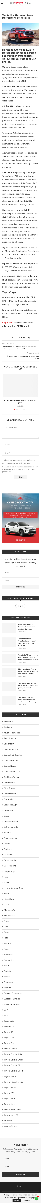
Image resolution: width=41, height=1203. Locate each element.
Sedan (7, 976)
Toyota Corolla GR (12, 1065)
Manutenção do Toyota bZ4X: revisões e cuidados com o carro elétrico (28, 671)
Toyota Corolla (10, 1048)
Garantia (8, 854)
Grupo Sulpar (10, 871)
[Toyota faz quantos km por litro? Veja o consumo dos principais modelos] (9, 686)
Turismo (8, 1120)
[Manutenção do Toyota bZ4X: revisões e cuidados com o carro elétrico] (9, 672)
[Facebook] (15, 606)
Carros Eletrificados (13, 755)
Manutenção (9, 910)
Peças (6, 932)
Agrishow (8, 727)
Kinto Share (9, 899)
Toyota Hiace (10, 1076)
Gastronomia (10, 860)
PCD (6, 926)
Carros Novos (10, 766)
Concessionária (11, 793)
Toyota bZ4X (9, 1037)
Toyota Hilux (10, 1087)
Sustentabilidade (11, 1004)
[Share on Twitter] (21, 338)
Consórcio (8, 799)
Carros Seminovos (12, 771)
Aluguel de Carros (12, 732)
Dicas (6, 816)
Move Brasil (9, 915)
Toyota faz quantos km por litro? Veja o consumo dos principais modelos (28, 685)
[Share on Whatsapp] (26, 338)
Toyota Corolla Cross (13, 1059)
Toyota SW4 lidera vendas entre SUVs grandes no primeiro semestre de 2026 (28, 657)
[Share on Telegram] (29, 338)
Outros (7, 921)
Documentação (11, 821)
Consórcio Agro (11, 804)
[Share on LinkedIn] (24, 338)
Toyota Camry (10, 1043)
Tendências (9, 1026)
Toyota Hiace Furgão (13, 1082)
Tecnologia (9, 1021)
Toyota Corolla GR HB (13, 1070)
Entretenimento (11, 827)
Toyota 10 (8, 1032)
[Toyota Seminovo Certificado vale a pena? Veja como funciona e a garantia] (9, 642)
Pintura (7, 943)
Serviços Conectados (13, 993)
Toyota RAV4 (9, 1093)
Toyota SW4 (9, 1098)
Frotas (7, 843)
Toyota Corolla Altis (13, 1054)
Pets (6, 937)
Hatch (6, 882)
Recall (6, 965)
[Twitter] (20, 606)
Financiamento (10, 838)
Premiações (9, 960)
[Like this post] (14, 338)
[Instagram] (25, 606)
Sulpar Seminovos (12, 998)
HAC (6, 876)
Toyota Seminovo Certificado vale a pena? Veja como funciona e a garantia (27, 642)
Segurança (9, 982)
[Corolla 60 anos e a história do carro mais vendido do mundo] (9, 628)
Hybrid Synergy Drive (13, 888)
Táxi (6, 1015)
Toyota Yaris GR (11, 1115)
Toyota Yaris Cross (12, 1109)
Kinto (6, 893)
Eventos (7, 832)
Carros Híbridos (11, 760)
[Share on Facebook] (19, 338)
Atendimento (10, 738)
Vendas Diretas (11, 1126)
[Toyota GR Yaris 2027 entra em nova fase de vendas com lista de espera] (9, 700)
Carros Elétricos (11, 749)
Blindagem (9, 743)
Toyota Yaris (9, 1104)
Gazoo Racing (10, 865)
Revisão (7, 971)
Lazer (6, 904)
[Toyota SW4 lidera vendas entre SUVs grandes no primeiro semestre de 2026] (9, 658)
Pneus (6, 949)
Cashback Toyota (11, 777)
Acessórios (9, 721)
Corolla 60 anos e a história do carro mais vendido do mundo (26, 627)
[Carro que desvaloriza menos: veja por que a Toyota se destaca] (20, 385)
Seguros (7, 987)
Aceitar (16, 1201)
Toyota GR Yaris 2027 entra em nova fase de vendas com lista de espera (28, 699)
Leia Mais (26, 1200)
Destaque (8, 810)
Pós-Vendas (9, 954)
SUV (6, 1009)
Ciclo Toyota (9, 788)
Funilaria (8, 849)
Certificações (9, 782)
